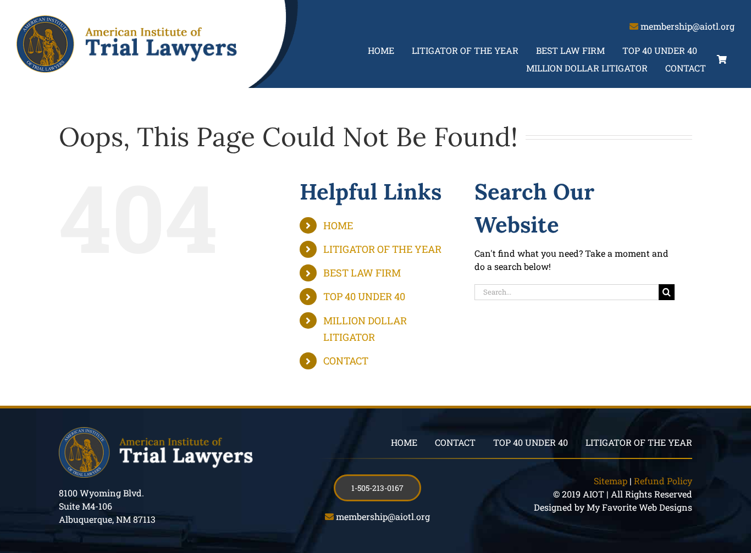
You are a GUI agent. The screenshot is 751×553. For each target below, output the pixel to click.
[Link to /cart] (722, 59)
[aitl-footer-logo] (156, 431)
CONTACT (345, 360)
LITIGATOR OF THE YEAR (382, 249)
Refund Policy (663, 480)
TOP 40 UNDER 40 (364, 296)
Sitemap (610, 480)
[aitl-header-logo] (126, 19)
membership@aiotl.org (687, 26)
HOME (338, 225)
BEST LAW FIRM (362, 272)
